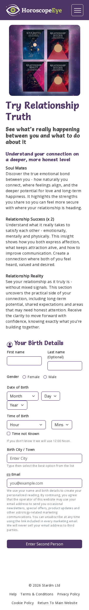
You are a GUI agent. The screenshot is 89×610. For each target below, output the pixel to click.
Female (34, 377)
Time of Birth (18, 416)
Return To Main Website (57, 603)
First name (15, 352)
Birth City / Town (21, 449)
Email (15, 474)
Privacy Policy (68, 594)
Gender (13, 376)
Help (13, 594)
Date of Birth (18, 387)
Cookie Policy (23, 603)
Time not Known (25, 433)
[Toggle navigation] (77, 10)
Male (52, 377)
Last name (56, 354)
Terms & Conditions (36, 594)
